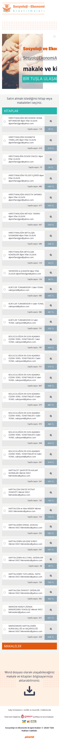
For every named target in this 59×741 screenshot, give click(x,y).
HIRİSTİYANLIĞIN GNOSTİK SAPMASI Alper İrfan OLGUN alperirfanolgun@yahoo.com (25, 197)
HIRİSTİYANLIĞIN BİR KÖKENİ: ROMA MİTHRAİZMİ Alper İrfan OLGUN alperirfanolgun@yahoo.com (25, 121)
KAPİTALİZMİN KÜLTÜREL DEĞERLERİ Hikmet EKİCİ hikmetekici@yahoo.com (26, 559)
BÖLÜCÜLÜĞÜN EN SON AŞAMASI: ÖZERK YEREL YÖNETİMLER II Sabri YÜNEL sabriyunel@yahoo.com (24, 358)
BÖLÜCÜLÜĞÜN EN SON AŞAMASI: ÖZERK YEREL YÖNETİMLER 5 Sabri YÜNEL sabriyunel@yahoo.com (24, 416)
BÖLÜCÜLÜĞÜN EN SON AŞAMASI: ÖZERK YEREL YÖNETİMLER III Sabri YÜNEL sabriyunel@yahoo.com (25, 377)
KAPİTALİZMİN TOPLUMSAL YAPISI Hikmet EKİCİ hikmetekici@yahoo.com (25, 575)
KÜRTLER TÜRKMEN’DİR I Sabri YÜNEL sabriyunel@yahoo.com (26, 288)
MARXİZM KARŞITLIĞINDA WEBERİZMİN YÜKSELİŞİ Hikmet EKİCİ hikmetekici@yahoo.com (26, 609)
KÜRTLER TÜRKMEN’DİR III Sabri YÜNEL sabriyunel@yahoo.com (23, 321)
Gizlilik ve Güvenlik (31, 710)
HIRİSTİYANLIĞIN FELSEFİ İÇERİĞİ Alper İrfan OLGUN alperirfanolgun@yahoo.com (26, 178)
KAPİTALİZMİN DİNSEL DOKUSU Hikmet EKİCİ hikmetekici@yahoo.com (25, 526)
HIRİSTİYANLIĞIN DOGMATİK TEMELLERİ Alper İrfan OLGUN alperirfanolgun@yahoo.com (22, 140)
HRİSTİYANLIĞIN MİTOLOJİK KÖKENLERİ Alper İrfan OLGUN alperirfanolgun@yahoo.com (22, 254)
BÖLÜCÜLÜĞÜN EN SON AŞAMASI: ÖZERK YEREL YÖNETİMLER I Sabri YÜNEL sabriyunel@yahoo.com (24, 339)
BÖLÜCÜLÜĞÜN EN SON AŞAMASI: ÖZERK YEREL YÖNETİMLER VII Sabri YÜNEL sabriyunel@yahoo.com (25, 454)
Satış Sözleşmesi (15, 710)
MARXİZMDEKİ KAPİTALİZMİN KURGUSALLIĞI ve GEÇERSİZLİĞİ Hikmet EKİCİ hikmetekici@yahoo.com (25, 628)
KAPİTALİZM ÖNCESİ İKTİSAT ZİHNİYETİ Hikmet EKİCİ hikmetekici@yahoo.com (22, 492)
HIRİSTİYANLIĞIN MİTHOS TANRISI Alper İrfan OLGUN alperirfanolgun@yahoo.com (24, 216)
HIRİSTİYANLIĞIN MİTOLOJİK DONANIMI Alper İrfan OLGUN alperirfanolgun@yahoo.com (22, 235)
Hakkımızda (46, 710)
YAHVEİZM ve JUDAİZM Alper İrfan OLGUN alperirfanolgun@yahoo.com (25, 272)
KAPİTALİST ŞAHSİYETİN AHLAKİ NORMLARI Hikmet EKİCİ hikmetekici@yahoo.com (23, 473)
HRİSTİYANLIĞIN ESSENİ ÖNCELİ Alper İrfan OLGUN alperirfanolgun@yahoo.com (26, 159)
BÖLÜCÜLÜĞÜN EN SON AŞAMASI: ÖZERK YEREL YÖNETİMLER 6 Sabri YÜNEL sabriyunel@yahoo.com (24, 435)
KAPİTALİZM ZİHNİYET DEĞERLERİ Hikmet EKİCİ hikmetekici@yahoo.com (25, 591)
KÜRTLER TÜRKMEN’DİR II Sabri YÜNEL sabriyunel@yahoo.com (26, 305)
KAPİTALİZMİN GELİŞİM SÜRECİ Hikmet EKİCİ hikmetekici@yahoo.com (25, 542)
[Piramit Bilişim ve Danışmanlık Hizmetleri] (29, 736)
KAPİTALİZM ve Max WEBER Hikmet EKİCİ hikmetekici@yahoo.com (25, 510)
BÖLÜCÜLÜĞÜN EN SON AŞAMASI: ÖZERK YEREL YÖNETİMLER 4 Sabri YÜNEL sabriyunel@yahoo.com (24, 396)
